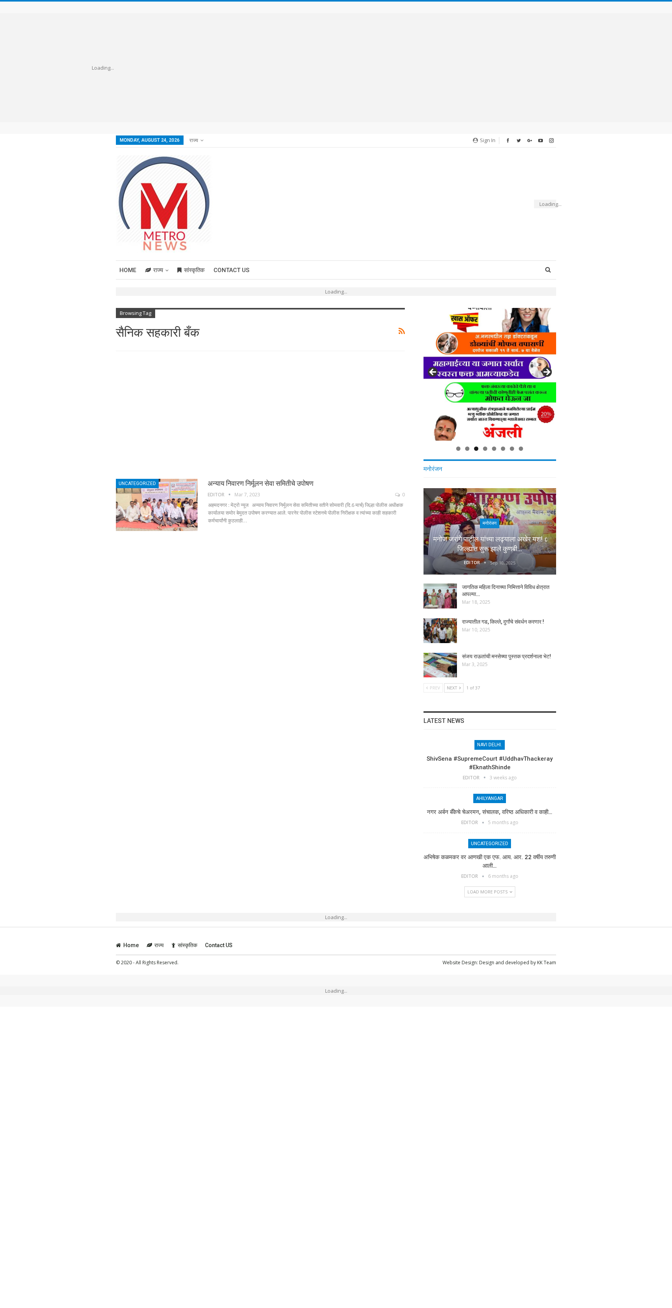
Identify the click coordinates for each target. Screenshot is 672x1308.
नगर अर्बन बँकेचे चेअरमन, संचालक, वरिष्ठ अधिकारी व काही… (489, 812)
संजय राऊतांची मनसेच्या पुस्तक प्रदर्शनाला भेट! (506, 656)
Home (127, 270)
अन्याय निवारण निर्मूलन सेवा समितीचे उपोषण (260, 483)
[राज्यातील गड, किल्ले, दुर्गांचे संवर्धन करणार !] (440, 630)
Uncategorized (137, 483)
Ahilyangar (489, 798)
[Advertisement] (347, 67)
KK (540, 962)
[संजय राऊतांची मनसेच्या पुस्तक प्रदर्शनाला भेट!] (440, 665)
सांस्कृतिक (194, 270)
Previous (433, 372)
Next (546, 372)
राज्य (193, 140)
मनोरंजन (490, 523)
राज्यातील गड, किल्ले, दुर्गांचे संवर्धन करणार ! (503, 622)
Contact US (231, 270)
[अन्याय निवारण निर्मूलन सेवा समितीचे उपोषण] (157, 505)
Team (550, 962)
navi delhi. (489, 744)
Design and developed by (508, 962)
